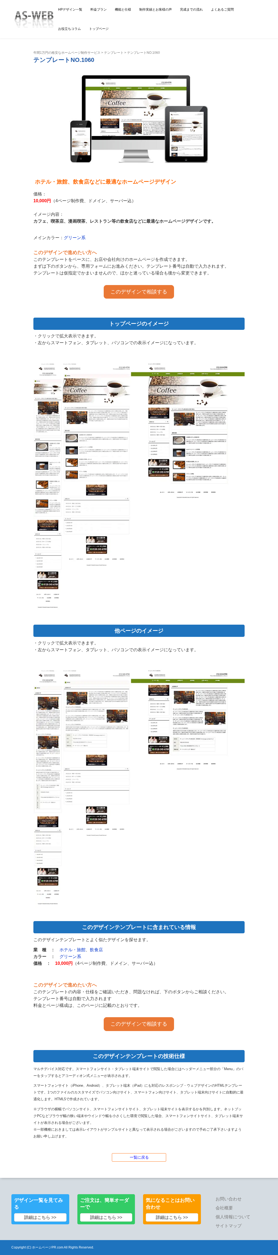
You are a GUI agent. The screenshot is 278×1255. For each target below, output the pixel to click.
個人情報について (233, 1217)
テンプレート (114, 53)
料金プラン (98, 9)
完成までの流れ (191, 9)
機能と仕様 (123, 9)
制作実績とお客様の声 (155, 9)
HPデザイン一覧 (70, 9)
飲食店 (96, 949)
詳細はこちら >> (40, 1217)
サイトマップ (229, 1226)
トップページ (99, 29)
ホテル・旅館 (72, 949)
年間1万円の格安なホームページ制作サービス (66, 53)
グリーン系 (75, 237)
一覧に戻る (139, 1157)
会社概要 (224, 1208)
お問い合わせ (229, 1199)
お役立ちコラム (69, 29)
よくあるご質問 (222, 9)
